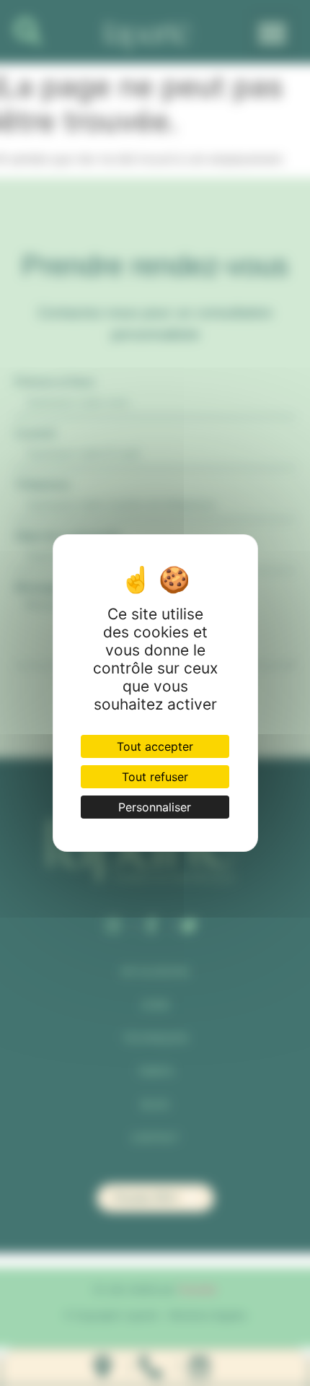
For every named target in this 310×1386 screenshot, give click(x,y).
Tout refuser (155, 777)
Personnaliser (154, 807)
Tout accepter (155, 746)
